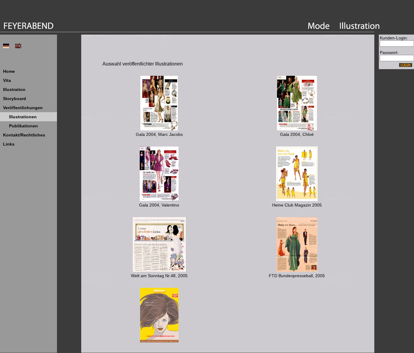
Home (9, 71)
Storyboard (14, 98)
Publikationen (23, 125)
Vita (7, 80)
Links (9, 144)
